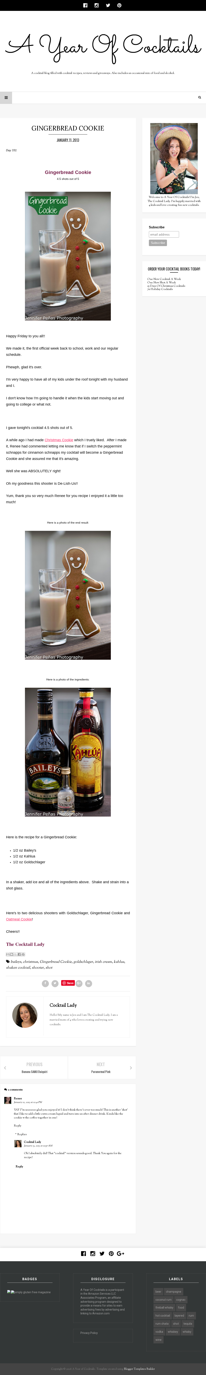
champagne (173, 1291)
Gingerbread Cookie (56, 962)
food (181, 1307)
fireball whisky (164, 1307)
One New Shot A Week (161, 283)
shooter (38, 967)
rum (191, 1315)
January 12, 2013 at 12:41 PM (28, 1102)
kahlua (119, 962)
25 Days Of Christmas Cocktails (166, 286)
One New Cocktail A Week (164, 279)
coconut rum (164, 1299)
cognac (180, 1299)
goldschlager (83, 962)
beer (158, 1291)
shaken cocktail (18, 967)
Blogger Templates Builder (139, 1369)
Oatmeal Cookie (19, 919)
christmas (30, 962)
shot (48, 967)
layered (179, 1315)
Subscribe (157, 227)
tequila (187, 1323)
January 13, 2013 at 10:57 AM (38, 1146)
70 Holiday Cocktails (160, 289)
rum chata (162, 1323)
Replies (22, 1135)
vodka (159, 1331)
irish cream (103, 962)
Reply (17, 1126)
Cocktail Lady (32, 1142)
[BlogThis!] (12, 954)
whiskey (173, 1331)
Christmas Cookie (59, 440)
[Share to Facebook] (19, 954)
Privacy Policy (89, 1333)
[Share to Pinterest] (23, 954)
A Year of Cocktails (83, 1369)
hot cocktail (163, 1315)
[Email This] (8, 954)
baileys (16, 962)
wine (159, 1339)
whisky (187, 1331)
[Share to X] (15, 954)
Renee (18, 1099)
